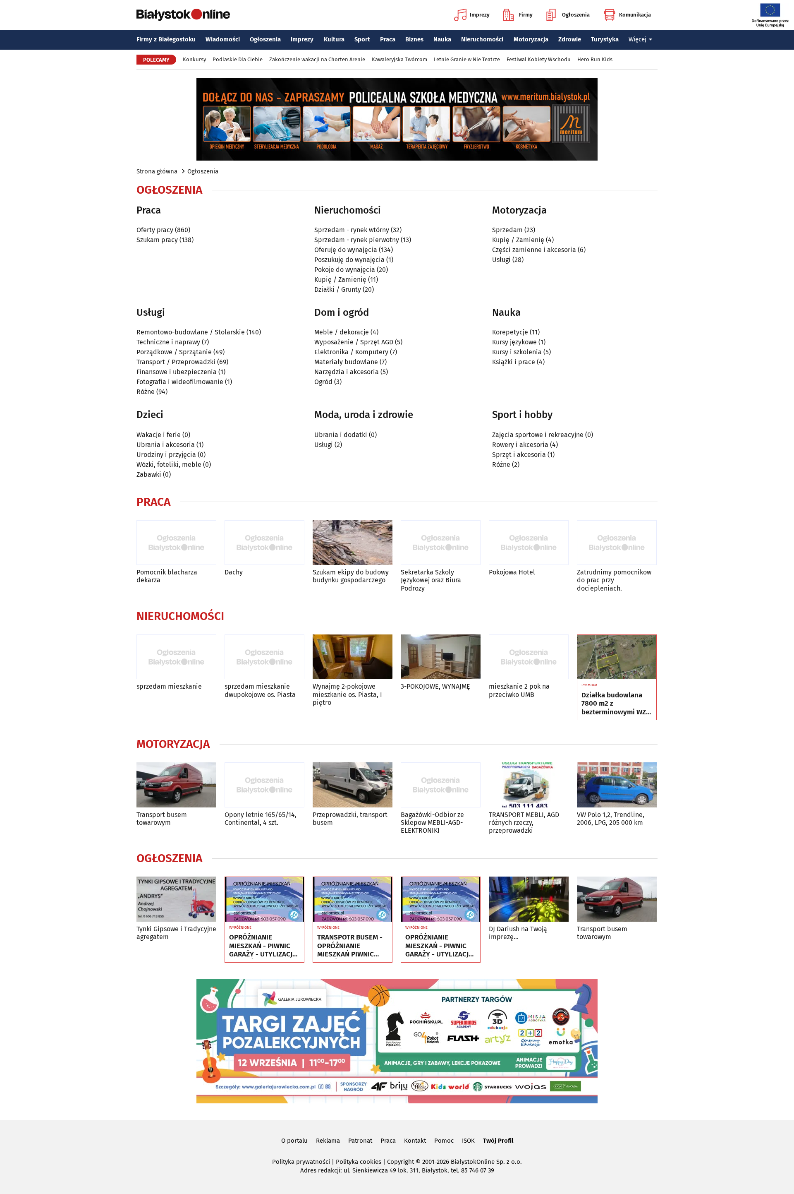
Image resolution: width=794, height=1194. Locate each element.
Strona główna (156, 171)
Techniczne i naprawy (168, 342)
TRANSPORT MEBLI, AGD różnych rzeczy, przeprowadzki (524, 822)
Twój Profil (498, 1140)
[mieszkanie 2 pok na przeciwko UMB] (529, 657)
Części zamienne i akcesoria (534, 250)
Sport (362, 39)
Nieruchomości (482, 39)
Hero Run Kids (594, 59)
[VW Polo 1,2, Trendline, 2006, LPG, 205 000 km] (617, 784)
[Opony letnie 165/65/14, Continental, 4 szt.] (264, 784)
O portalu (294, 1140)
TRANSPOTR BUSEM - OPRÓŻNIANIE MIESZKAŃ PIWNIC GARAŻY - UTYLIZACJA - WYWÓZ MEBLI (351, 946)
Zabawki (148, 474)
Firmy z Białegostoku (166, 39)
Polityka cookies (358, 1161)
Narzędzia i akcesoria (346, 372)
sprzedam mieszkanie (169, 686)
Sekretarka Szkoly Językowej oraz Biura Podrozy (431, 580)
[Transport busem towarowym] (176, 784)
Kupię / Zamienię (340, 279)
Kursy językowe (514, 342)
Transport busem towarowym (161, 818)
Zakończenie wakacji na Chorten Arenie (317, 59)
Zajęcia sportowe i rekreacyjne (538, 435)
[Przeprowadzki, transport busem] (352, 784)
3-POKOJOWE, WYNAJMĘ (435, 686)
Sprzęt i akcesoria (519, 455)
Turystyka (605, 39)
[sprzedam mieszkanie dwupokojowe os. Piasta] (264, 657)
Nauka (442, 39)
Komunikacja (635, 15)
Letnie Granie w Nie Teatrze (467, 59)
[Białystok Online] (183, 15)
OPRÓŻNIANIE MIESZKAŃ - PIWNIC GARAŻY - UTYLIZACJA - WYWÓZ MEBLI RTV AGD (263, 946)
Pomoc (444, 1140)
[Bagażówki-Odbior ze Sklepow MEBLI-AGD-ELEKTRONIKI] (441, 784)
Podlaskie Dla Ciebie (238, 59)
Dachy (234, 572)
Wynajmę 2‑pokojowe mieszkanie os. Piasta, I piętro (347, 694)
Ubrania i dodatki (340, 435)
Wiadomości (223, 39)
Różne (145, 392)
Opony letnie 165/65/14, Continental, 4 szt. (261, 818)
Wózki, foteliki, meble (168, 464)
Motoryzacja (531, 39)
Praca (387, 39)
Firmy (526, 15)
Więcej (637, 39)
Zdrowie (569, 39)
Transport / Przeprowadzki (175, 362)
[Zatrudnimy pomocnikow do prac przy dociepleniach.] (617, 542)
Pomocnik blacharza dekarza (166, 576)
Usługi (501, 260)
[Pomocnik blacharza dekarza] (176, 542)
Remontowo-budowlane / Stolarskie (190, 332)
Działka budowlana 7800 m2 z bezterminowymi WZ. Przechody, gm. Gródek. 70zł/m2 (614, 703)
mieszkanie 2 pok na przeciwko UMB (519, 690)
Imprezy (480, 15)
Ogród (323, 382)
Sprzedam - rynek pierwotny (356, 240)
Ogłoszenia (576, 15)
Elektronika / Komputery (351, 352)
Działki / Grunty (337, 289)
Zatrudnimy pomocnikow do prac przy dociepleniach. (614, 580)
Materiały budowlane (346, 362)
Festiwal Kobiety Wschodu (539, 59)
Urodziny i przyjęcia (166, 455)
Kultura (334, 39)
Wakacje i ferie (158, 435)
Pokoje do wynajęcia (344, 270)
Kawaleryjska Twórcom (399, 59)
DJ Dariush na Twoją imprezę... (518, 933)
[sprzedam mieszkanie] (176, 657)
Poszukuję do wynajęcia (349, 260)
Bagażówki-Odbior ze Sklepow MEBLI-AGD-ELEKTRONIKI (432, 822)
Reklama (328, 1140)
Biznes (414, 39)
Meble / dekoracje (341, 332)
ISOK (468, 1140)
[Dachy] (264, 542)
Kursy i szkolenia (517, 352)
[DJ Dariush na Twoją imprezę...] (529, 899)
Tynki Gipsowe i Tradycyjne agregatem (176, 933)
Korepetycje (510, 332)
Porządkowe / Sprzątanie (174, 352)
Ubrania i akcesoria (165, 445)
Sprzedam (507, 230)
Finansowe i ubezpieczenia (176, 372)
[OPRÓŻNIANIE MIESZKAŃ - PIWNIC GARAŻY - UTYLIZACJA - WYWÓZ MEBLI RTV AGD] (264, 899)
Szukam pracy (157, 240)
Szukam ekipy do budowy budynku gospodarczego (351, 576)
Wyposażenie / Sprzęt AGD (353, 342)
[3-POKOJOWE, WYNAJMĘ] (441, 657)
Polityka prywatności (301, 1161)
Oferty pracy (154, 230)
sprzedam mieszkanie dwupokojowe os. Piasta (260, 690)
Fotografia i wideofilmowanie (179, 382)
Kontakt (415, 1140)
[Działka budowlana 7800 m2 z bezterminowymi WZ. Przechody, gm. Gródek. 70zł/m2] (616, 657)
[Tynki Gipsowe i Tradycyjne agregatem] (176, 899)
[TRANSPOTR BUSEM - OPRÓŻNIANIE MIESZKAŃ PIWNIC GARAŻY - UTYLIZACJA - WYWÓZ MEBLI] (352, 899)
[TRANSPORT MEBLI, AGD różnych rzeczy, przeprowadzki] (529, 784)
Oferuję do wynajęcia (345, 250)
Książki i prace (513, 362)
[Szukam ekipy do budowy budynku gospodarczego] (352, 542)
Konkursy (194, 59)
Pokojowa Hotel (512, 572)
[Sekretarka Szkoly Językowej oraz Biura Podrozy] (441, 542)
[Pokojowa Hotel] (529, 542)
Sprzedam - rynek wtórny (351, 230)
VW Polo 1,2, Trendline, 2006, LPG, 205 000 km (610, 818)
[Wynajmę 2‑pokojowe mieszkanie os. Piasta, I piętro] (352, 657)
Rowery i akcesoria (520, 445)
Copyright (400, 1161)
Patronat (360, 1140)
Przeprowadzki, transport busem (350, 818)
